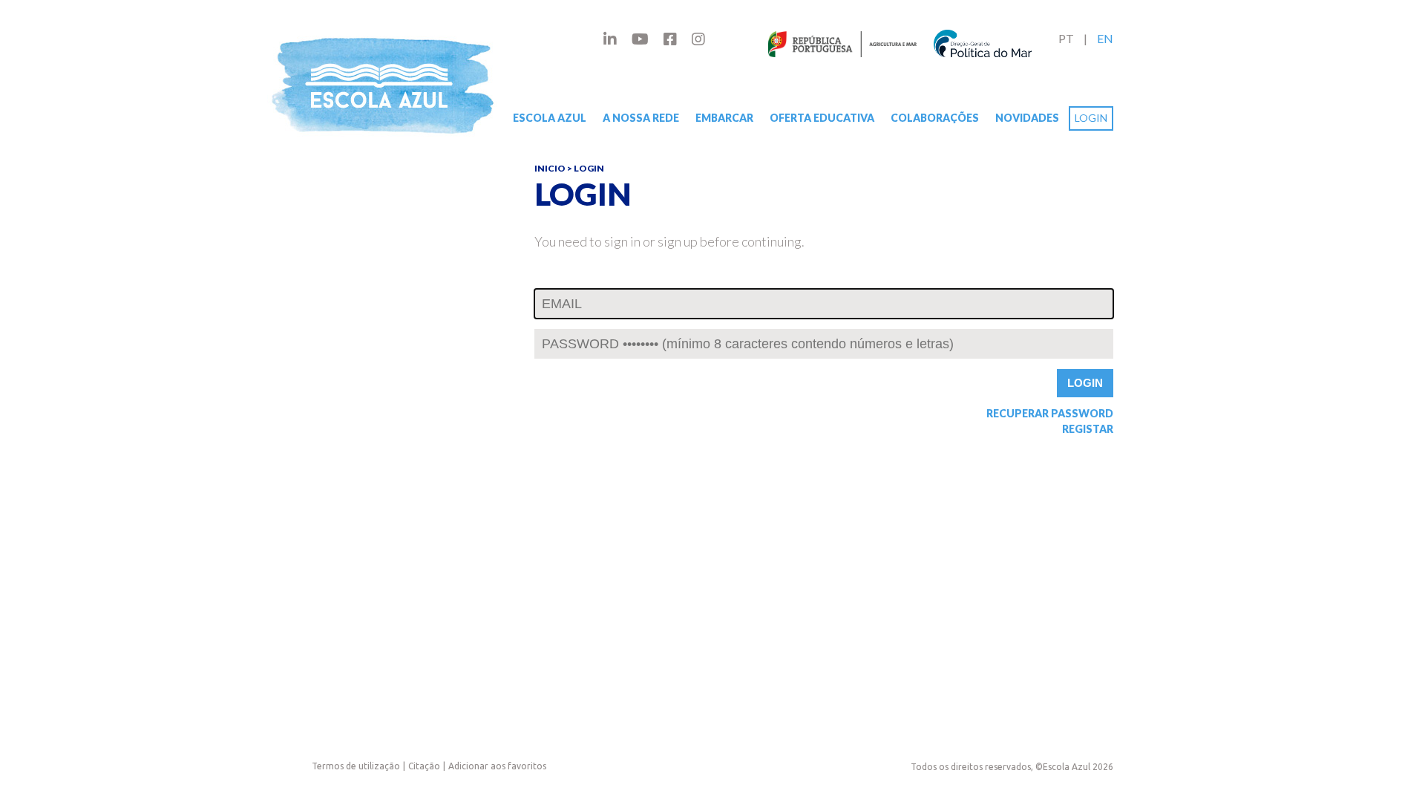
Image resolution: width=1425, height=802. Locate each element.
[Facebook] (670, 38)
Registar (1087, 429)
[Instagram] (698, 38)
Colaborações (935, 117)
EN (1105, 38)
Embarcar (724, 117)
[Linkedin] (610, 38)
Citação (424, 766)
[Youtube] (640, 38)
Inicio (550, 168)
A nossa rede (641, 117)
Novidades (1027, 117)
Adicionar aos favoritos (497, 766)
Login (1091, 117)
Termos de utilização (356, 766)
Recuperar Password (1049, 414)
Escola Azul (549, 117)
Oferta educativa (822, 117)
